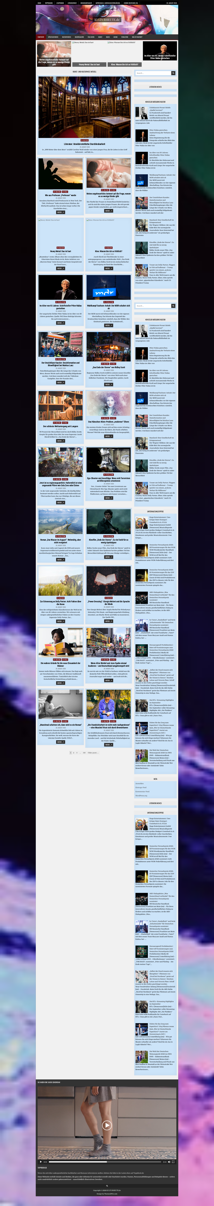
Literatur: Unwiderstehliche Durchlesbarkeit (84, 144)
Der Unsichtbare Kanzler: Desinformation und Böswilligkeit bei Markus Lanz (61, 364)
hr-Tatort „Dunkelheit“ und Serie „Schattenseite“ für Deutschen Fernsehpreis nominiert (162, 622)
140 (84, 753)
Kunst (100, 37)
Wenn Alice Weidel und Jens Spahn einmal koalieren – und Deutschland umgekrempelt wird (108, 664)
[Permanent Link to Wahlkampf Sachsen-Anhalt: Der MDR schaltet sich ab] (109, 287)
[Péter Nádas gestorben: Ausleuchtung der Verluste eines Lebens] (141, 141)
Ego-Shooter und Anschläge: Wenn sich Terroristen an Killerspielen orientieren (108, 479)
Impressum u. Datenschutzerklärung (108, 3)
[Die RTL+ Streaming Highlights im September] (141, 711)
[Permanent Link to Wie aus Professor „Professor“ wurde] (61, 173)
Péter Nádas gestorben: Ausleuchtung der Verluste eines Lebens (162, 132)
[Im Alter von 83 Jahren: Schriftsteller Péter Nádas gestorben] (141, 164)
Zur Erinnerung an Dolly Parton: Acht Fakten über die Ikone (60, 602)
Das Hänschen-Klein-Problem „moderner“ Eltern (108, 421)
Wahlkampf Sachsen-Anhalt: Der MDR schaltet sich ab (125, 57)
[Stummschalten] (169, 1162)
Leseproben (60, 3)
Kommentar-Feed (142, 792)
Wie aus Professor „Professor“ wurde (60, 195)
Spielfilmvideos (53, 37)
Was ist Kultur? (137, 37)
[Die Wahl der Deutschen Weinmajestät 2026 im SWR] (141, 761)
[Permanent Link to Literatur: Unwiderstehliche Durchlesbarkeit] (85, 107)
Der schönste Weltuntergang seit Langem (60, 426)
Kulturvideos (66, 37)
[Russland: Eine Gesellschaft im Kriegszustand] (141, 231)
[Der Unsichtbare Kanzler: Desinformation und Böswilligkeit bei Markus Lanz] (141, 209)
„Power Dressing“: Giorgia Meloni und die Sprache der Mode (109, 602)
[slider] (105, 1161)
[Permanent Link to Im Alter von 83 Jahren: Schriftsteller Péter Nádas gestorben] (61, 287)
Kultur (85, 140)
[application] (107, 1125)
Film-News (91, 37)
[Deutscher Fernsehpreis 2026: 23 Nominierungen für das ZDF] (141, 581)
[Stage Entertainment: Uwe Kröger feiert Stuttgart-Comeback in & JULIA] (141, 528)
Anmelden (139, 783)
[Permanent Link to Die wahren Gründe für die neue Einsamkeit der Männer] (61, 642)
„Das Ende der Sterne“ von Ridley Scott (108, 367)
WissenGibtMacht (86, 3)
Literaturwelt (72, 3)
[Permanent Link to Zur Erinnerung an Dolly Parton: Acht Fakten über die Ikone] (61, 581)
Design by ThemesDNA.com (107, 1194)
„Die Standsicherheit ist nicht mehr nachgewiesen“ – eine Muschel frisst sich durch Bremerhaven (108, 726)
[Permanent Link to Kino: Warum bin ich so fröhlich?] (109, 232)
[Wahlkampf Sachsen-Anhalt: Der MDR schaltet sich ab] (141, 186)
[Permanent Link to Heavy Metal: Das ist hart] (61, 232)
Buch (108, 37)
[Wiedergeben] (41, 1162)
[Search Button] (107, 1185)
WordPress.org (141, 796)
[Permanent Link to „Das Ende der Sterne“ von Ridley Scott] (109, 346)
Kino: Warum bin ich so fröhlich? (54, 64)
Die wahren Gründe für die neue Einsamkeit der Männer (60, 664)
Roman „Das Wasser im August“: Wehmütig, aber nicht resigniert (60, 541)
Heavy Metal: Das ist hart (60, 251)
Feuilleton (124, 37)
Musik (115, 37)
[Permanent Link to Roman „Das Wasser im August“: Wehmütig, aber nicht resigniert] (61, 521)
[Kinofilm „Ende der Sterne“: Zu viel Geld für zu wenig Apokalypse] (141, 253)
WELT (65, 192)
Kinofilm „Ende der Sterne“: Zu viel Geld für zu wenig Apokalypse (108, 541)
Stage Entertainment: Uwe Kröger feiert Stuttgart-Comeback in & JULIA (159, 519)
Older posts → (93, 753)
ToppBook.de (42, 1167)
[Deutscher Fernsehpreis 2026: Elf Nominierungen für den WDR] (141, 556)
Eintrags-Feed (140, 787)
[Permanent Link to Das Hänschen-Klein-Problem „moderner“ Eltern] (109, 403)
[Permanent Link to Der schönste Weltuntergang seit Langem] (61, 406)
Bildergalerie (79, 37)
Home (39, 3)
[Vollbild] (173, 1162)
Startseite (41, 37)
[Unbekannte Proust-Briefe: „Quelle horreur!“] (141, 119)
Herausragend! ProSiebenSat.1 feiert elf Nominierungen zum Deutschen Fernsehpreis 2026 (161, 647)
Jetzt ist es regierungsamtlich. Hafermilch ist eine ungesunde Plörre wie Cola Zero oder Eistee (60, 484)
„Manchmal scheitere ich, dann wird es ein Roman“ (61, 725)
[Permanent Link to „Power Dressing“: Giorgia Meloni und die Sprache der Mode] (109, 581)
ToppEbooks (49, 3)
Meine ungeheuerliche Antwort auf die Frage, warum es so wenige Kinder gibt (109, 195)
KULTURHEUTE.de (107, 20)
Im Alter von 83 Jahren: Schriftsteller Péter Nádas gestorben (89, 57)
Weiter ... (61, 212)
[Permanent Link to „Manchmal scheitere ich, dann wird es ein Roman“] (61, 704)
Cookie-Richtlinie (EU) (131, 3)
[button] (107, 1125)
